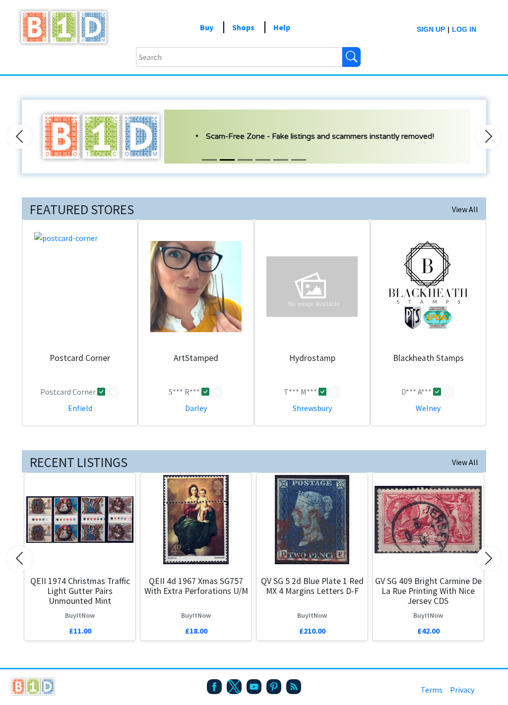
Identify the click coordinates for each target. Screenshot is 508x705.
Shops (243, 27)
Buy (206, 27)
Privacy (462, 690)
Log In (464, 29)
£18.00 (196, 631)
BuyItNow (80, 615)
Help (281, 27)
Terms (432, 690)
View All (465, 209)
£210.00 (312, 631)
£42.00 (428, 631)
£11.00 (80, 631)
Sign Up (431, 29)
